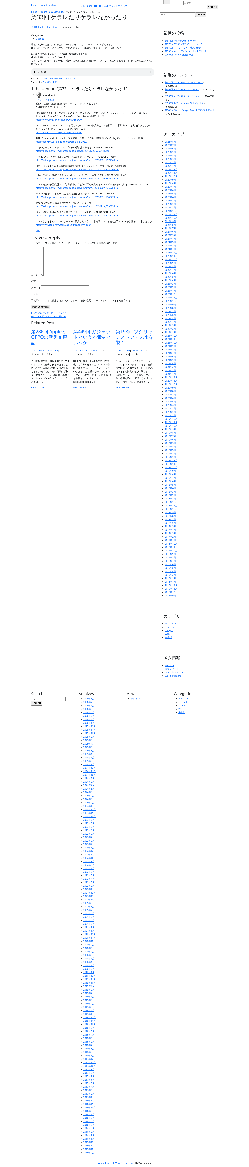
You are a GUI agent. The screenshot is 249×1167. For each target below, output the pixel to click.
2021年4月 (170, 363)
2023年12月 (171, 252)
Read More (37, 387)
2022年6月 (170, 315)
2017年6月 (170, 522)
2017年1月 (170, 540)
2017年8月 (170, 516)
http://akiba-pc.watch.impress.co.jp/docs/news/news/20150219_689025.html (77, 206)
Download (70, 78)
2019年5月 (170, 443)
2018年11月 (171, 464)
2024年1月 (170, 249)
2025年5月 (170, 193)
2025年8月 (170, 183)
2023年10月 (171, 259)
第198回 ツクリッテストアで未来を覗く (134, 337)
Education (170, 623)
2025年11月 (171, 172)
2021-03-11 (39, 350)
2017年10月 (171, 509)
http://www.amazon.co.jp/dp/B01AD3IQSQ (59, 132)
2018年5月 (170, 484)
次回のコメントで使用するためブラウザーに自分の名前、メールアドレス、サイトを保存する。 (83, 300)
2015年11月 (171, 588)
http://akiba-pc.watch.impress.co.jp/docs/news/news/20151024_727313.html (77, 215)
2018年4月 (170, 488)
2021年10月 (171, 342)
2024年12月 (171, 211)
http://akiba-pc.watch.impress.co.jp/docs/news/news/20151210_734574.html (77, 178)
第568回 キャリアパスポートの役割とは (185, 51)
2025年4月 (170, 197)
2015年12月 (171, 585)
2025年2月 (170, 204)
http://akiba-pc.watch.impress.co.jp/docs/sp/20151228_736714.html (72, 150)
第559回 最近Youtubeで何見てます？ (184, 103)
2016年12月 (171, 543)
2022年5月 (170, 318)
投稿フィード (172, 668)
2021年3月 (170, 366)
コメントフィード (174, 672)
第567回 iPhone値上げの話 (179, 54)
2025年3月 (170, 200)
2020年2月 (170, 412)
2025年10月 (171, 176)
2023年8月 (170, 266)
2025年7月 (170, 186)
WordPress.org (173, 675)
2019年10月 (171, 425)
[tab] (166, 2)
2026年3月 (170, 159)
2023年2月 (170, 287)
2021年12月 (171, 335)
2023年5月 (170, 276)
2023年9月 (170, 263)
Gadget (61, 11)
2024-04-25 (81, 350)
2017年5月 (170, 526)
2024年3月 (170, 242)
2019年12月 (171, 418)
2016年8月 (170, 557)
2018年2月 (170, 495)
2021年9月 (170, 346)
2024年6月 (170, 231)
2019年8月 (170, 432)
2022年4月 (170, 321)
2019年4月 (170, 446)
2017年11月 (171, 505)
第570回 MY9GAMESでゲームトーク (184, 44)
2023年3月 (170, 283)
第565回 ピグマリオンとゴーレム (182, 89)
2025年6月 (170, 190)
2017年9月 (170, 512)
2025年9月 (170, 179)
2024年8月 (170, 224)
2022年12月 (171, 294)
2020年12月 (171, 377)
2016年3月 (170, 574)
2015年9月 (170, 595)
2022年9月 (170, 304)
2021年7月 (170, 353)
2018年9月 (170, 470)
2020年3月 (170, 408)
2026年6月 (170, 148)
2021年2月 (170, 370)
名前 (34, 281)
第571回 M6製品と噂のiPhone (181, 40)
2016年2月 (170, 578)
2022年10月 (171, 301)
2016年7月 (170, 561)
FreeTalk (169, 627)
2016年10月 (171, 550)
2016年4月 (170, 571)
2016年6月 (170, 564)
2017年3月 (170, 533)
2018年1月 (170, 498)
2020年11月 (171, 380)
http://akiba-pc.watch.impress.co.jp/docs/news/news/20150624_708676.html (77, 169)
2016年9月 (170, 554)
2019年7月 (170, 436)
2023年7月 (170, 269)
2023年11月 (171, 256)
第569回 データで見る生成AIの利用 (183, 47)
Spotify (47, 82)
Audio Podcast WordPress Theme (116, 1163)
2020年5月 (170, 401)
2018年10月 (171, 467)
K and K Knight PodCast (44, 5)
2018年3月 (170, 491)
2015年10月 (171, 592)
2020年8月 (170, 391)
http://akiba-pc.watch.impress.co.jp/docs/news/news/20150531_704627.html (77, 197)
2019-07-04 (124, 350)
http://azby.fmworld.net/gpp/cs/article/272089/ (61, 141)
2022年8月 (170, 308)
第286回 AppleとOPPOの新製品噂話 (49, 337)
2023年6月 (170, 273)
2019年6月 (170, 439)
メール (35, 287)
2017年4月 (170, 529)
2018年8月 (170, 474)
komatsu (52, 27)
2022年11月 (171, 297)
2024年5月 (170, 235)
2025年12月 (171, 169)
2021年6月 (170, 356)
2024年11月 (171, 214)
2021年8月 (170, 349)
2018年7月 (170, 477)
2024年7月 (170, 228)
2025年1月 (170, 207)
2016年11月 (171, 547)
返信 (38, 230)
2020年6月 (170, 398)
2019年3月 (170, 450)
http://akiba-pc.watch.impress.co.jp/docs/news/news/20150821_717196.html (77, 160)
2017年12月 (171, 502)
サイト (34, 294)
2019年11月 (171, 422)
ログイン (169, 665)
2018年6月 (170, 481)
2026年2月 (170, 162)
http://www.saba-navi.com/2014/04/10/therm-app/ (63, 224)
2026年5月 (170, 152)
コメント (37, 274)
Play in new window (52, 78)
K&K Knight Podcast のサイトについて (105, 6)
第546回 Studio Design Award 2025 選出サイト (190, 110)
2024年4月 (170, 238)
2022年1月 (170, 332)
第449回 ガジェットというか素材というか (92, 337)
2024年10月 (171, 217)
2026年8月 (170, 141)
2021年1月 (170, 373)
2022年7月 (170, 311)
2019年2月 (170, 453)
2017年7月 (170, 519)
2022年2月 (170, 328)
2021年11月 (171, 339)
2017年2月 (170, 536)
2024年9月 (170, 221)
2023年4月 (170, 280)
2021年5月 (170, 360)
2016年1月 (170, 581)
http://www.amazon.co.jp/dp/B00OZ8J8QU (59, 119)
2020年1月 (170, 415)
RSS (55, 82)
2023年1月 (170, 290)
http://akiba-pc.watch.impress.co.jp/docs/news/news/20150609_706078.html (77, 187)
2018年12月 (171, 460)
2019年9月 (170, 429)
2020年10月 (171, 384)
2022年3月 (170, 325)
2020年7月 (170, 394)
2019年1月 (170, 457)
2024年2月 (170, 245)
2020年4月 (170, 405)
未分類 (168, 637)
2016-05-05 (38, 27)
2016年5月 (170, 567)
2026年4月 (170, 155)
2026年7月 (170, 145)
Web (167, 633)
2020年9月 (170, 387)
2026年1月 (170, 165)
